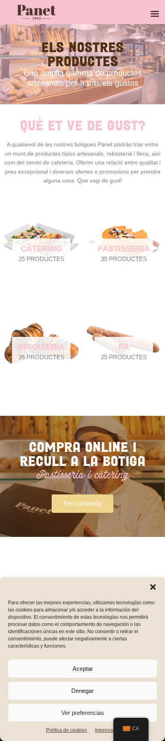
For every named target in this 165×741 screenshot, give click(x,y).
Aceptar (82, 668)
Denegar (82, 690)
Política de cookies (66, 730)
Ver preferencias (82, 712)
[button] (153, 587)
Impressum (107, 730)
